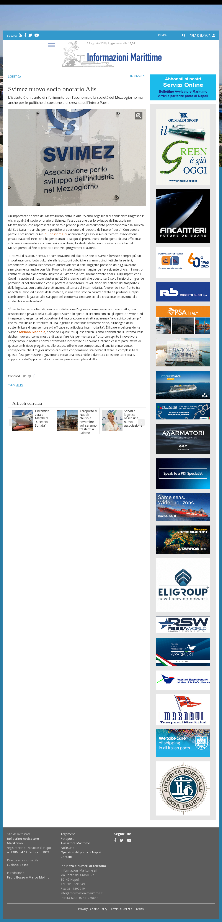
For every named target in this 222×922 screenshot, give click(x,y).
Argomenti (68, 834)
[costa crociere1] (183, 384)
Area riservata (200, 35)
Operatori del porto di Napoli (81, 852)
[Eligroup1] (183, 585)
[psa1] (183, 320)
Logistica (14, 76)
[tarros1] (183, 539)
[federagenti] (183, 743)
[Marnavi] (183, 709)
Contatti (66, 857)
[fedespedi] (183, 411)
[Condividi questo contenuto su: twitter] (24, 376)
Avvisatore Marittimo (75, 843)
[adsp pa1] (183, 680)
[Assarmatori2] (183, 439)
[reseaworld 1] (183, 625)
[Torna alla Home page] (111, 53)
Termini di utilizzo (120, 909)
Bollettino (67, 848)
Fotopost (67, 839)
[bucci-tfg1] (183, 291)
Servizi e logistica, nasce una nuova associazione (133, 418)
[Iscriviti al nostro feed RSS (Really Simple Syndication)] (20, 35)
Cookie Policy (98, 909)
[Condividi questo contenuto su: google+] (29, 376)
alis (19, 385)
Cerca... (163, 35)
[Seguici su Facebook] (25, 35)
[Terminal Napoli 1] (183, 352)
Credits (139, 909)
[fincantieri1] (183, 216)
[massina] (183, 507)
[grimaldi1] (183, 146)
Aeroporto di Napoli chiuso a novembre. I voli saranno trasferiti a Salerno (88, 422)
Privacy (83, 909)
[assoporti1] (183, 652)
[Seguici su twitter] (30, 35)
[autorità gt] (183, 788)
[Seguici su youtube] (36, 35)
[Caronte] (183, 262)
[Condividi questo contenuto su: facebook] (34, 376)
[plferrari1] (183, 473)
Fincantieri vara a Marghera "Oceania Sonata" (42, 418)
